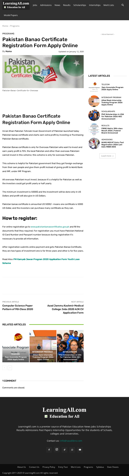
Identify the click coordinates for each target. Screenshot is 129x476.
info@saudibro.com (71, 440)
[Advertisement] (107, 53)
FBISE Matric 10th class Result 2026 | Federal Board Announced (112, 130)
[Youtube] (80, 450)
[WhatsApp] (72, 450)
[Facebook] (49, 450)
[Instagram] (56, 449)
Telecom (15, 354)
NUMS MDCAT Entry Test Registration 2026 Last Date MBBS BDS (112, 144)
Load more (106, 155)
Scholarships (79, 5)
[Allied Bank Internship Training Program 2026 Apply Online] (43, 346)
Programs (14, 25)
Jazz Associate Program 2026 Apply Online (16, 358)
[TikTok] (64, 450)
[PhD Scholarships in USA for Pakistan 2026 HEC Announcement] (70, 346)
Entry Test (63, 467)
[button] (123, 5)
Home (5, 25)
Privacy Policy (48, 467)
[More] (106, 285)
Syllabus (100, 467)
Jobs (35, 5)
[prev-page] (4, 368)
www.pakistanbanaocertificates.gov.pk (50, 226)
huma (9, 51)
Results (66, 5)
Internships (94, 5)
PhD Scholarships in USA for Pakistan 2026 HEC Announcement (70, 357)
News (57, 5)
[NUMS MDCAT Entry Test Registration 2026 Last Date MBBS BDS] (94, 143)
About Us (21, 467)
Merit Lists (108, 5)
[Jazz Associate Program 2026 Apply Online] (15, 346)
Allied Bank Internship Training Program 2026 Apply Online (42, 357)
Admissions (46, 5)
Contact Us (34, 467)
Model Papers (11, 15)
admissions (107, 140)
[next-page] (10, 368)
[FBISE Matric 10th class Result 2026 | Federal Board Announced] (94, 129)
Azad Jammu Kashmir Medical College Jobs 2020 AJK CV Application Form (65, 309)
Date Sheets (113, 467)
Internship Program (42, 352)
